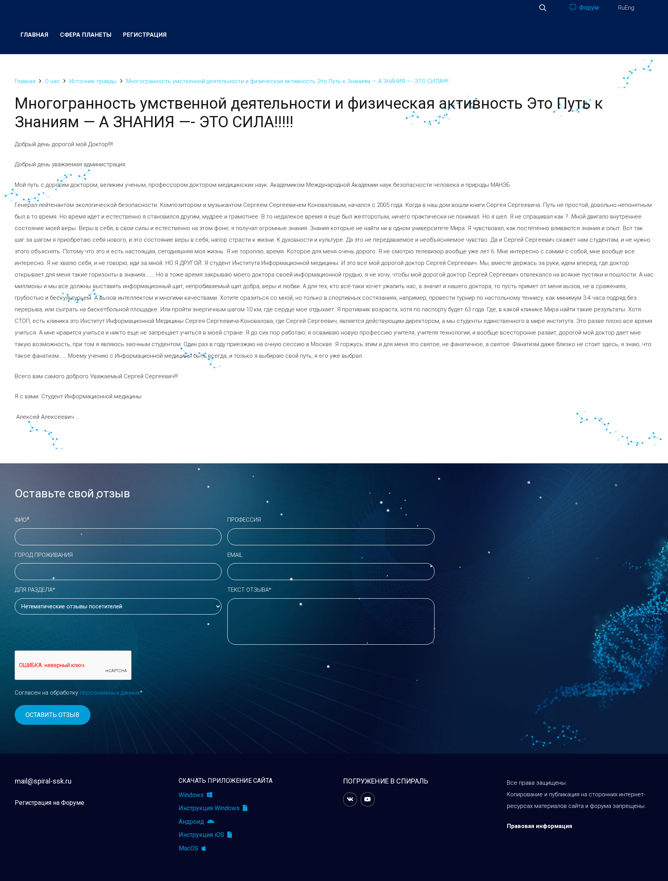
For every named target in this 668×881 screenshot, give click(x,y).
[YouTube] (367, 799)
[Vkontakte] (350, 799)
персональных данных (110, 692)
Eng (629, 7)
